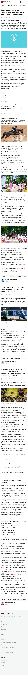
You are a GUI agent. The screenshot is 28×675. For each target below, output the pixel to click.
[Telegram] (7, 17)
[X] (12, 17)
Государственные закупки (7, 652)
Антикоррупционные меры (7, 649)
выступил (20, 268)
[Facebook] (9, 17)
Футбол (9, 599)
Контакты (3, 662)
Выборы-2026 (9, 5)
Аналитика (3, 629)
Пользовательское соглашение (8, 642)
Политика (3, 626)
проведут (3, 567)
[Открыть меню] (26, 2)
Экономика (3, 632)
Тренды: (3, 5)
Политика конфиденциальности (8, 644)
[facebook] (9, 616)
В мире (2, 634)
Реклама (3, 665)
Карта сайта (4, 660)
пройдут (21, 343)
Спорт (3, 93)
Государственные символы (7, 647)
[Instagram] (2, 17)
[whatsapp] (4, 17)
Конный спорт (11, 276)
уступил (12, 574)
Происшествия (4, 624)
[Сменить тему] (21, 2)
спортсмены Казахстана (13, 358)
